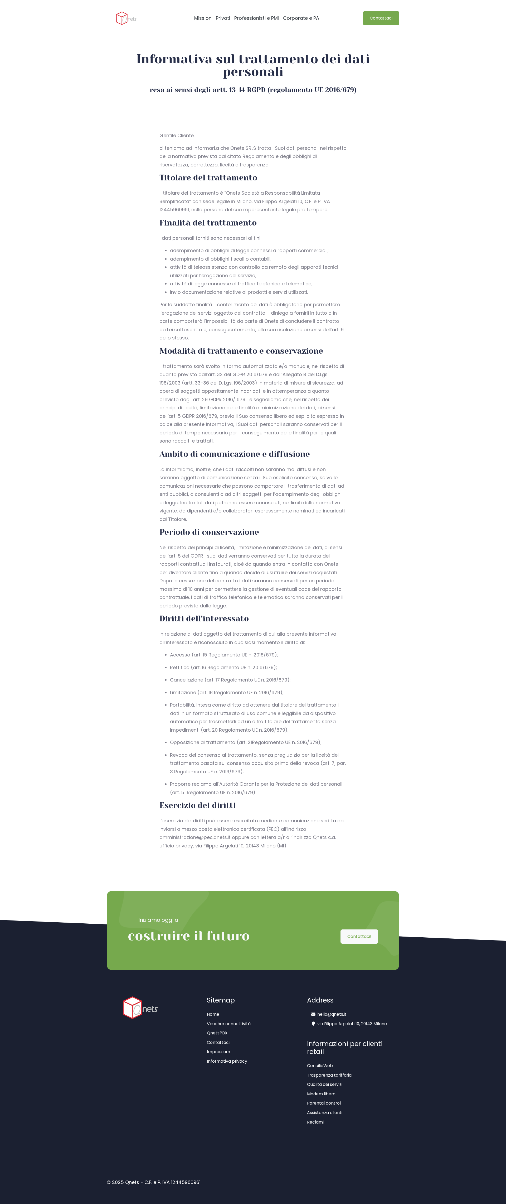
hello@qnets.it (332, 1014)
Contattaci (381, 18)
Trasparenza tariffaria (329, 1075)
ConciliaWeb (320, 1066)
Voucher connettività (229, 1024)
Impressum (218, 1052)
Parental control (324, 1103)
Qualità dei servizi (324, 1084)
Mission (203, 18)
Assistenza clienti (324, 1113)
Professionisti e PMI (256, 18)
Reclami (315, 1122)
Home (213, 1014)
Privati (223, 18)
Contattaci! (359, 936)
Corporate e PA (301, 18)
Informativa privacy (227, 1061)
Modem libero (321, 1094)
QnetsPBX (217, 1033)
